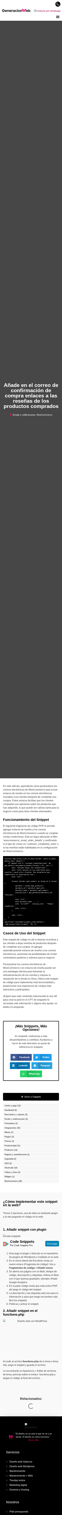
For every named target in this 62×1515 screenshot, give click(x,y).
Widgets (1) (9, 1176)
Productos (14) (11, 1150)
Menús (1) (9, 1132)
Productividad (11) (12, 1145)
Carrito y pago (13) (13, 1105)
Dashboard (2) (11, 1110)
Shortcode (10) (11, 1168)
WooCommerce (44, 415)
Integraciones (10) (12, 1128)
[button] (57, 17)
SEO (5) (8, 1163)
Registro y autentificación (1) (17, 1154)
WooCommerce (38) (13, 1181)
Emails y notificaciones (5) (16, 1119)
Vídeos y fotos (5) (12, 1172)
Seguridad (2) (10, 1159)
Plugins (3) (9, 1137)
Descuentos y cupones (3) (16, 1114)
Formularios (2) (11, 1123)
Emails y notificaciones (24, 415)
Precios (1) (9, 1141)
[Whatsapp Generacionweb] (47, 11)
